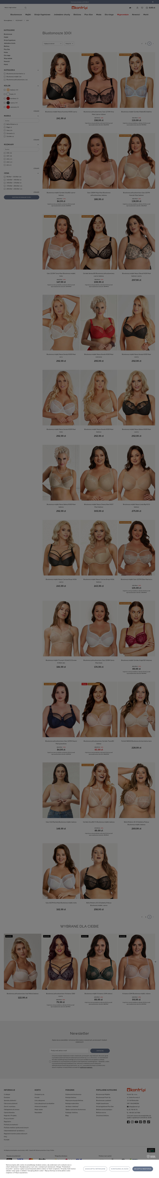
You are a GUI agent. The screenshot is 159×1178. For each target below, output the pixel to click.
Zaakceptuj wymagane (95, 1169)
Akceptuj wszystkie (142, 1169)
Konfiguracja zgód (119, 1169)
